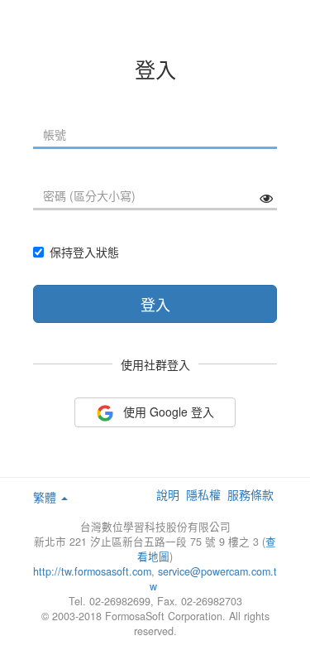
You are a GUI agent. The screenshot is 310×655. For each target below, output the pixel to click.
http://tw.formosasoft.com (92, 571)
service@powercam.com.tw (213, 579)
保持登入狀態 (84, 251)
